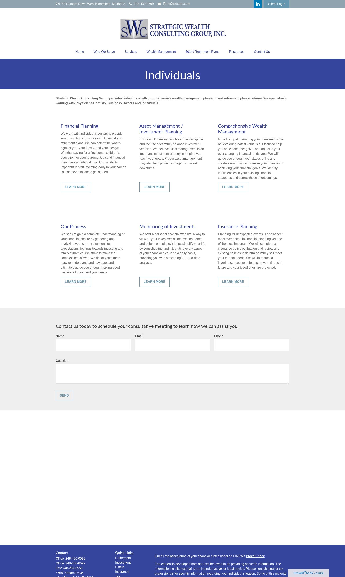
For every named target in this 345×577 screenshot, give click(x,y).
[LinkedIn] (258, 4)
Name (60, 336)
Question (62, 360)
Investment (123, 562)
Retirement (123, 558)
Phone (218, 336)
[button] (80, 52)
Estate (119, 567)
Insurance (122, 571)
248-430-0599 (144, 4)
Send (64, 395)
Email (139, 336)
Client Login (276, 4)
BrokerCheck (255, 556)
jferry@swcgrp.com (176, 3)
